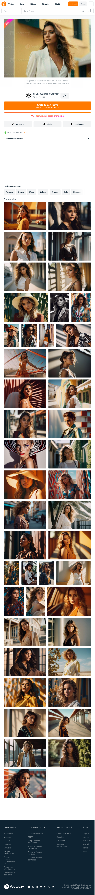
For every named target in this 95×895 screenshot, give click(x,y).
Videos (33, 4)
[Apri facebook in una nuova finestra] (29, 885)
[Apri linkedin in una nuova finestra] (37, 885)
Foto (22, 4)
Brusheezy (8, 832)
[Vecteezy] (3, 3)
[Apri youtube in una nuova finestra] (53, 885)
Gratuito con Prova (47, 106)
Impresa (7, 843)
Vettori (11, 4)
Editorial (45, 4)
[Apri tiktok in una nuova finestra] (45, 885)
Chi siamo (61, 839)
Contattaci (61, 836)
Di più (57, 4)
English (84, 832)
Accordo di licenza (35, 832)
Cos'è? (25, 132)
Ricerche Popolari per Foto (35, 852)
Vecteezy (7, 836)
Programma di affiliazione (34, 840)
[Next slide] (85, 191)
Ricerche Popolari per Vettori (35, 846)
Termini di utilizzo (66, 886)
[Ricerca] (83, 10)
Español (84, 836)
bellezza (43, 191)
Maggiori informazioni (14, 137)
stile (66, 191)
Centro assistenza (64, 832)
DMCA (30, 836)
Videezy (7, 839)
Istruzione (8, 846)
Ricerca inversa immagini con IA (9, 859)
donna (21, 191)
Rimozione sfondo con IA (9, 867)
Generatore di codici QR (9, 872)
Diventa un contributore (62, 844)
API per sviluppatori (9, 851)
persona (9, 191)
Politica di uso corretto (79, 887)
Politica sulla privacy (81, 886)
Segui (65, 97)
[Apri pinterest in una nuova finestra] (41, 885)
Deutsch (84, 843)
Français (84, 846)
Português (85, 839)
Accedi (83, 4)
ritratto (55, 191)
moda (31, 191)
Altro (83, 850)
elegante (77, 191)
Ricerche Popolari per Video (35, 857)
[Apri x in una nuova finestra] (49, 885)
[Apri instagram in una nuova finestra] (33, 885)
